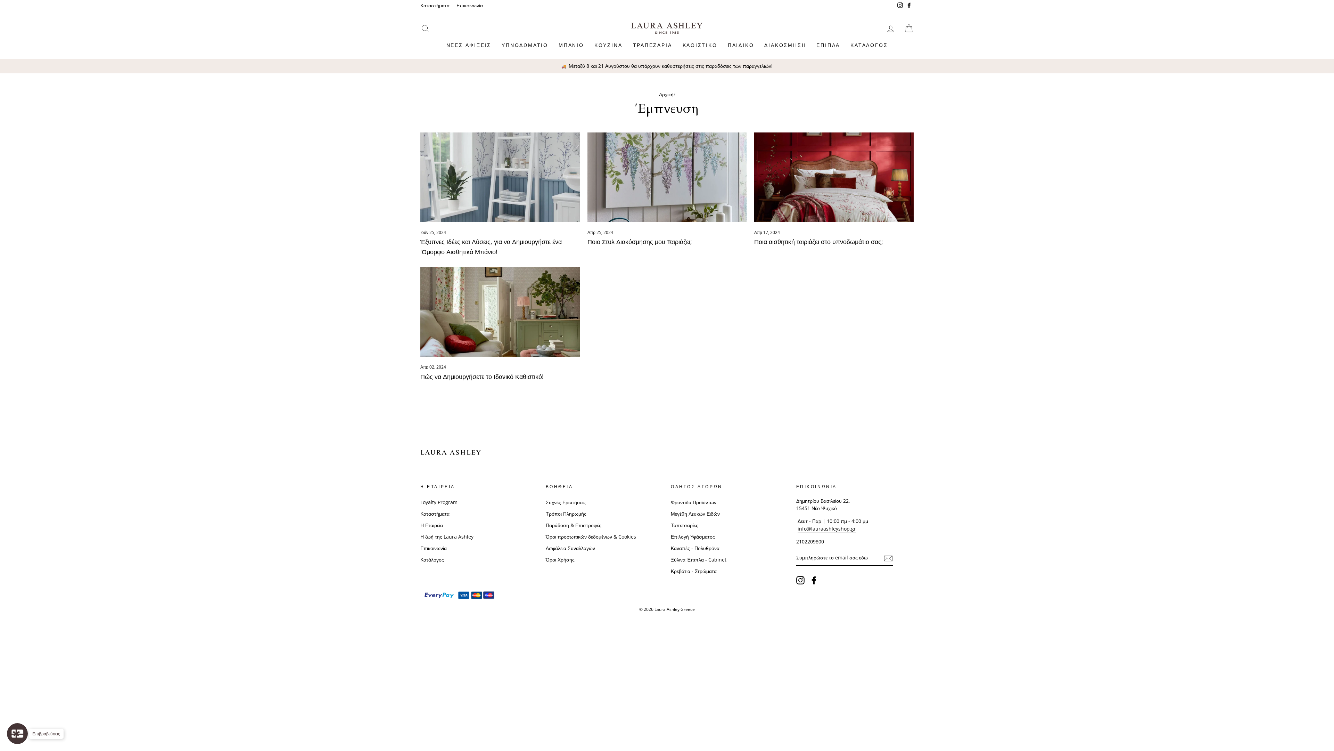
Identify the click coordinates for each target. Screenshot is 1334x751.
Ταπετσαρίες (684, 525)
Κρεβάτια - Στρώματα (694, 571)
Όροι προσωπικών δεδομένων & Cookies (591, 536)
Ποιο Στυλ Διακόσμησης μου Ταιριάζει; (639, 241)
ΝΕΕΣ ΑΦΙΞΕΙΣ (469, 45)
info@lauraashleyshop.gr (827, 528)
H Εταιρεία (431, 525)
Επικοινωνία (469, 5)
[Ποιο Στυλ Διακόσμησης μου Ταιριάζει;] (667, 177)
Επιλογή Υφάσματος (693, 536)
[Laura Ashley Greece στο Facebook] (814, 580)
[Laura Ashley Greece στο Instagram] (800, 580)
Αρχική (666, 94)
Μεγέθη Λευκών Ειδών (695, 513)
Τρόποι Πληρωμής (566, 513)
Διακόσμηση (785, 45)
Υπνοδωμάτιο (525, 45)
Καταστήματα (435, 5)
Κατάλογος (869, 45)
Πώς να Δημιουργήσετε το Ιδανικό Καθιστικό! (482, 376)
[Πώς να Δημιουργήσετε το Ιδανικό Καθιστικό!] (500, 312)
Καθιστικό (700, 45)
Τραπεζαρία (652, 45)
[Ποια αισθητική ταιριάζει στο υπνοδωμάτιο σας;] (834, 177)
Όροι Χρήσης (560, 559)
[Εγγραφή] (888, 558)
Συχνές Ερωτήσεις (566, 502)
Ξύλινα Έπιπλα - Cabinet (698, 559)
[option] (667, 66)
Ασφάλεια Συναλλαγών (570, 548)
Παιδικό (741, 45)
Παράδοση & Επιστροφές (573, 525)
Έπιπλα (828, 45)
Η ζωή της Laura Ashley (447, 536)
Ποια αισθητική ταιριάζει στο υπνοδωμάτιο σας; (818, 241)
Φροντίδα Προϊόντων (693, 502)
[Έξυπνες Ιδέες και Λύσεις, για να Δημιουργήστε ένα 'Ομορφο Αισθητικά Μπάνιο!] (500, 177)
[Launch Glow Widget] (17, 733)
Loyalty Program (439, 502)
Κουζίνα (608, 45)
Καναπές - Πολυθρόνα (695, 548)
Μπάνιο (571, 45)
